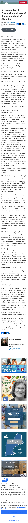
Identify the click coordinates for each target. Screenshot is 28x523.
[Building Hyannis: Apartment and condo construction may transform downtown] (14, 468)
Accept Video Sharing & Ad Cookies (14, 512)
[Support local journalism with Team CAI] (14, 365)
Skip (14, 516)
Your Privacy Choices (14, 520)
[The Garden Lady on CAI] (14, 388)
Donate (23, 2)
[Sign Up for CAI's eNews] (14, 416)
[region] (14, 500)
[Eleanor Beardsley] (4, 341)
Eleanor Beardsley (10, 22)
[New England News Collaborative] (14, 444)
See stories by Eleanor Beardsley (15, 349)
